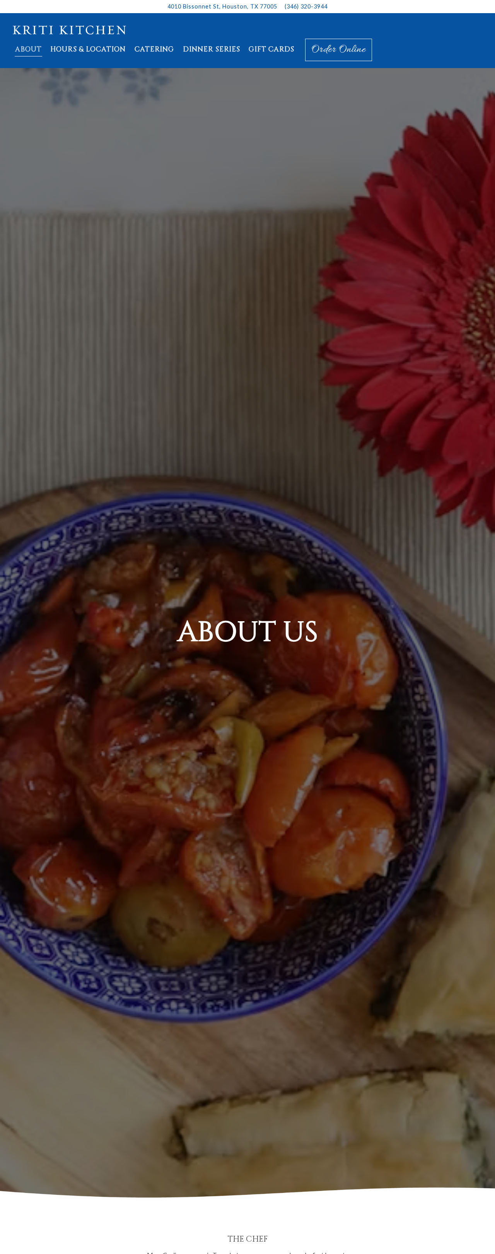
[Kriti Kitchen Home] (70, 29)
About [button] (28, 49)
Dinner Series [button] (211, 49)
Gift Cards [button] (271, 49)
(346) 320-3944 (306, 6)
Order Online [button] (338, 50)
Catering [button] (154, 49)
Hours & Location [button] (88, 49)
